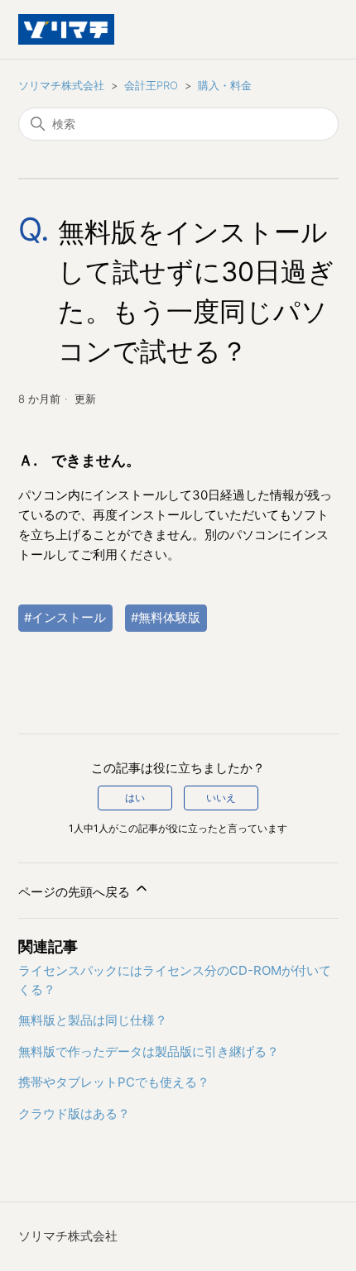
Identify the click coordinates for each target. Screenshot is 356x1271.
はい (135, 797)
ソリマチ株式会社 (61, 85)
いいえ (221, 797)
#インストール (65, 617)
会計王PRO (151, 85)
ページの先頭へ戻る (75, 892)
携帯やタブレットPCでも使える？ (113, 1082)
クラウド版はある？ (74, 1113)
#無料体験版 (165, 617)
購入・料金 (225, 85)
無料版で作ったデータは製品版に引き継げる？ (148, 1051)
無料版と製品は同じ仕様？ (92, 1020)
